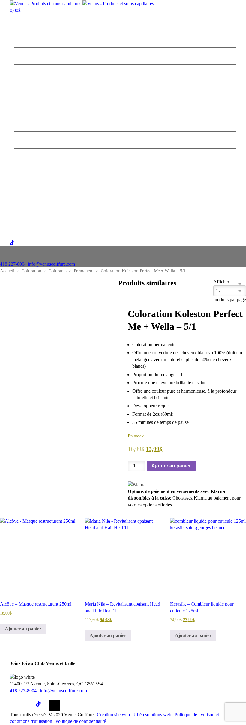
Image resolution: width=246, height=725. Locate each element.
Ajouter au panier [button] (23, 628)
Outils (125, 139)
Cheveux (125, 105)
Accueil (7, 270)
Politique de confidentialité (81, 721)
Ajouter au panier (171, 465)
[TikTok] (41, 705)
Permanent (84, 270)
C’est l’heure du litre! (125, 55)
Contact (125, 206)
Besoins (125, 122)
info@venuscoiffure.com (63, 690)
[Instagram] (28, 705)
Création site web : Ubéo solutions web (134, 714)
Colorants (58, 270)
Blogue (125, 173)
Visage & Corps (125, 156)
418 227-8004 (13, 264)
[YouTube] (54, 705)
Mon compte (125, 223)
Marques (125, 89)
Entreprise (125, 21)
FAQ (125, 189)
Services (125, 38)
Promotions (125, 72)
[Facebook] (15, 705)
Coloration (31, 270)
